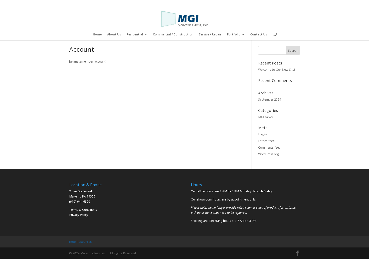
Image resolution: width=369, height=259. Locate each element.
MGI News (265, 117)
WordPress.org (268, 154)
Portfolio (233, 34)
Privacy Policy (78, 215)
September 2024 (269, 99)
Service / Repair (210, 34)
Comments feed (269, 147)
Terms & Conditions (83, 210)
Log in (262, 134)
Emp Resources (80, 242)
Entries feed (266, 141)
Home (97, 34)
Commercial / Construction (173, 34)
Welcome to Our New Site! (276, 69)
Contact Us (258, 34)
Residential (134, 34)
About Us (114, 34)
